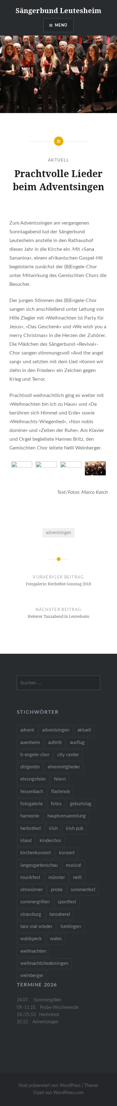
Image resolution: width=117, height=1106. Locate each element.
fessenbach (31, 791)
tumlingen (71, 926)
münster (56, 877)
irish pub (74, 828)
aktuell (84, 730)
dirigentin (30, 767)
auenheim (30, 742)
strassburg (30, 914)
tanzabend (59, 914)
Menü (61, 25)
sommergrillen (35, 902)
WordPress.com (68, 1093)
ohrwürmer (31, 889)
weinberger (31, 975)
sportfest (67, 902)
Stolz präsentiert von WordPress (49, 1086)
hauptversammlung (66, 816)
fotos (56, 803)
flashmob (60, 791)
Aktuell (58, 160)
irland (26, 840)
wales (56, 938)
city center (68, 754)
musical (73, 865)
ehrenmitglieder (64, 767)
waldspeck (31, 938)
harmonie (29, 816)
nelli (77, 877)
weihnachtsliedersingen (44, 963)
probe (57, 889)
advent (27, 730)
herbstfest (30, 828)
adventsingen (58, 532)
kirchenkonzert (35, 853)
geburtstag (80, 803)
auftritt (55, 742)
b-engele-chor (34, 754)
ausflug (77, 742)
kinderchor (50, 840)
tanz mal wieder (36, 926)
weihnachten (33, 951)
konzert (67, 853)
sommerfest (83, 889)
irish (53, 828)
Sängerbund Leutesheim (58, 10)
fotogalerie (31, 803)
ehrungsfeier (33, 779)
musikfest (30, 877)
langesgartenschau (39, 865)
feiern (60, 779)
